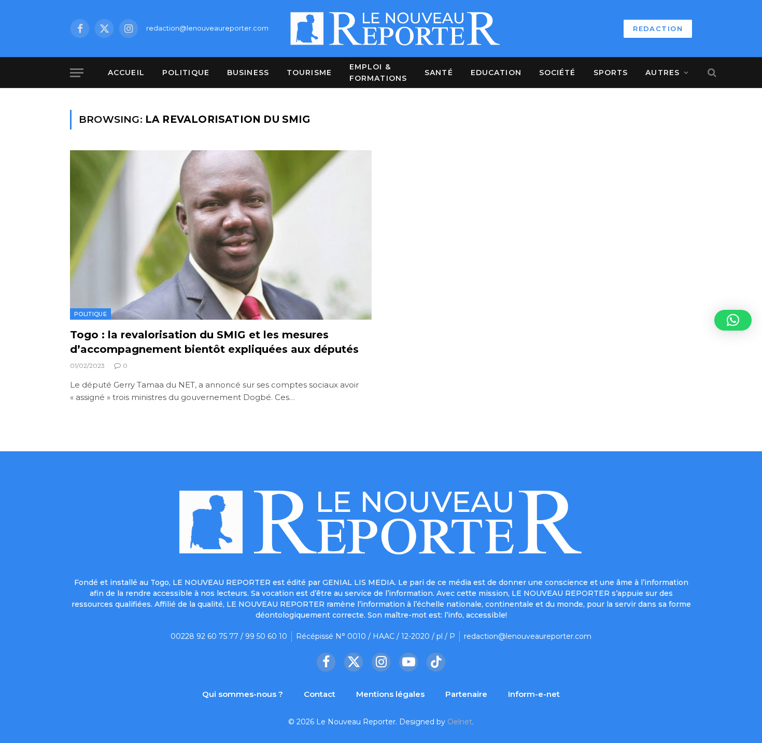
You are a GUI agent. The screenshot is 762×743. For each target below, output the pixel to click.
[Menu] (76, 72)
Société (557, 72)
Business (248, 72)
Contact (319, 694)
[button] (733, 320)
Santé (439, 72)
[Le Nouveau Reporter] (395, 28)
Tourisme (309, 72)
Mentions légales (390, 694)
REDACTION (658, 28)
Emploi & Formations (378, 72)
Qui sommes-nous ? (242, 694)
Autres (662, 72)
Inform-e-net (534, 694)
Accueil (126, 72)
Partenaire (466, 694)
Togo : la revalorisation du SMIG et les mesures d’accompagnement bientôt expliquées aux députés (214, 341)
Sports (611, 72)
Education (496, 72)
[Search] (710, 72)
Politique (185, 72)
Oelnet (459, 721)
